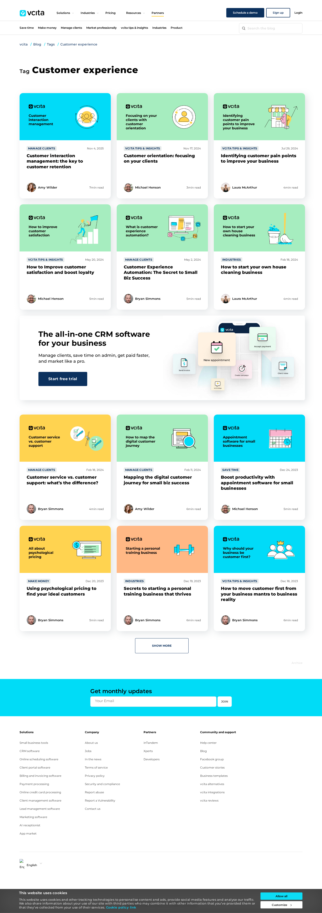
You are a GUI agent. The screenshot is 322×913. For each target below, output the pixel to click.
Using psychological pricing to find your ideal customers (61, 591)
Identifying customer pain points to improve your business (258, 158)
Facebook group (212, 759)
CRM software (30, 751)
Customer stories (212, 767)
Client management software (40, 800)
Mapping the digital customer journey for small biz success (158, 480)
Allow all (281, 896)
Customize (279, 905)
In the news (93, 759)
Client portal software (35, 767)
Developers (152, 759)
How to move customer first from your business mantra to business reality (259, 594)
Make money (47, 27)
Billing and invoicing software (40, 775)
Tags (51, 44)
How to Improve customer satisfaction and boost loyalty (60, 269)
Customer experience (78, 44)
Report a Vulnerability (100, 800)
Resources (133, 13)
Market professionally (101, 27)
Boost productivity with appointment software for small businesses (257, 483)
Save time (27, 27)
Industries (88, 13)
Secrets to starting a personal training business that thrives (157, 591)
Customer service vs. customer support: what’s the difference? (62, 480)
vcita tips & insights (134, 27)
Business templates (214, 775)
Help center (208, 742)
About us (91, 742)
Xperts (148, 751)
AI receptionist (30, 825)
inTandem (151, 742)
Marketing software (33, 817)
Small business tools (34, 742)
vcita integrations (212, 792)
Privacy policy (95, 775)
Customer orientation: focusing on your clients (159, 158)
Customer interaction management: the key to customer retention (55, 161)
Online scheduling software (39, 759)
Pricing (110, 13)
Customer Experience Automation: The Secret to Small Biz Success (161, 272)
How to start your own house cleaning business (253, 269)
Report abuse (94, 792)
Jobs (88, 751)
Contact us (92, 808)
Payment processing (34, 784)
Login (298, 12)
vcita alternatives (212, 784)
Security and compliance (102, 784)
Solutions (63, 13)
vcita (24, 44)
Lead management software (40, 808)
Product (176, 27)
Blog (37, 44)
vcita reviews (209, 800)
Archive (297, 663)
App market (28, 833)
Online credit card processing (40, 792)
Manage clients (71, 27)
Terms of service (96, 767)
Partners (158, 13)
